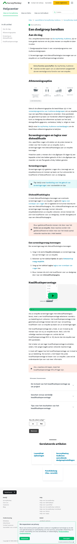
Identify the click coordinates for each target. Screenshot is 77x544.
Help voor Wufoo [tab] (26, 13)
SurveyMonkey (7, 500)
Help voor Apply (44, 513)
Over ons (5, 502)
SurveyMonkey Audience (62, 39)
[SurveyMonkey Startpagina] (12, 3)
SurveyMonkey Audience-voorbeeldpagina (53, 126)
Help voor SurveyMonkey (47, 500)
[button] (53, 385)
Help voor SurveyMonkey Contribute (50, 509)
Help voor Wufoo (45, 511)
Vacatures (6, 505)
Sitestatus (6, 521)
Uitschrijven (6, 523)
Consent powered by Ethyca (65, 542)
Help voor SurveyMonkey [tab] (10, 13)
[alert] (53, 229)
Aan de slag (6, 29)
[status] (53, 68)
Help (30, 20)
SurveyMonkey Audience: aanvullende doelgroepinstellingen (65, 456)
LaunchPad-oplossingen (39, 454)
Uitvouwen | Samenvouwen (38, 378)
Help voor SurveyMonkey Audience (50, 507)
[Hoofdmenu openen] (72, 3)
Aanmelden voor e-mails (10, 527)
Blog (4, 507)
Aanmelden (48, 3)
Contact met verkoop (37, 3)
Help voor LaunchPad (46, 505)
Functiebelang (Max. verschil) (51, 472)
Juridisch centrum (45, 521)
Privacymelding (64, 531)
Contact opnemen (8, 525)
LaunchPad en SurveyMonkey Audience (48, 20)
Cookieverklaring (25, 533)
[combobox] (10, 492)
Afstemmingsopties (9, 33)
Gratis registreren (61, 3)
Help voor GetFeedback (46, 502)
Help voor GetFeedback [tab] (41, 13)
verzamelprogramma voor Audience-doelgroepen (47, 111)
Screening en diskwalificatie (7, 37)
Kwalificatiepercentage (10, 42)
